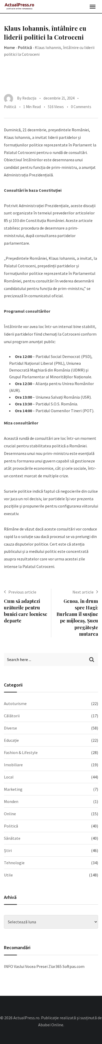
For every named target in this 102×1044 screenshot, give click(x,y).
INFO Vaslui (14, 966)
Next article (83, 592)
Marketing (13, 789)
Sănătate (12, 838)
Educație (11, 740)
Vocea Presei (36, 966)
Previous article (22, 592)
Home (9, 47)
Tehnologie (14, 862)
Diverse (10, 728)
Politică (25, 47)
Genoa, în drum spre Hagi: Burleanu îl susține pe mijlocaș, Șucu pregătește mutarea (77, 617)
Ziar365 (55, 966)
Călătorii (12, 715)
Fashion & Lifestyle (21, 752)
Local (9, 777)
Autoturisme (15, 703)
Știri (8, 850)
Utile (8, 875)
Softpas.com (73, 966)
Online (10, 813)
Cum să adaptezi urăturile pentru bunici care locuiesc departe (25, 611)
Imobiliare (13, 764)
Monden (11, 801)
